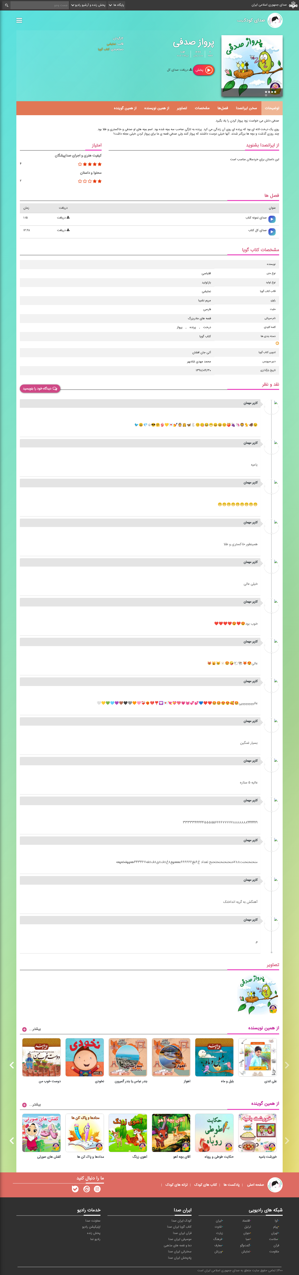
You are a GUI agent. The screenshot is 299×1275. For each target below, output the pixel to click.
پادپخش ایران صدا (180, 1258)
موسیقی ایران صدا (180, 1239)
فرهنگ (217, 1239)
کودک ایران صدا (182, 1220)
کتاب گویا (104, 49)
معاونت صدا (92, 1220)
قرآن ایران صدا (182, 1233)
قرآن (276, 1245)
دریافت (62, 217)
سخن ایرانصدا (246, 108)
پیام (275, 1227)
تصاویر (182, 108)
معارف (218, 1245)
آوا (276, 1220)
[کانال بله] (75, 1190)
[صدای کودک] (97, 1190)
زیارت (219, 1233)
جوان (246, 1233)
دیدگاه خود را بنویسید (37, 389)
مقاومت (274, 1251)
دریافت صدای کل (178, 70)
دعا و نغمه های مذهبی (178, 1245)
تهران (274, 1233)
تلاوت (218, 1227)
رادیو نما (95, 1239)
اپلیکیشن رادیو (91, 1227)
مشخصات (202, 108)
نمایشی (111, 44)
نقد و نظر (270, 384)
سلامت (273, 1239)
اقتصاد (246, 1220)
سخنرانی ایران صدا (180, 1251)
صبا (248, 1239)
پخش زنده (93, 1233)
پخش (200, 70)
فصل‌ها (222, 108)
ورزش (218, 1251)
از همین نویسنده (156, 108)
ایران (219, 1220)
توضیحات (272, 108)
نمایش (246, 1251)
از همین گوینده (125, 108)
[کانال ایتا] (86, 1190)
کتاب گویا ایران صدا (179, 1227)
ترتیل (247, 1227)
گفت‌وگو (245, 1245)
